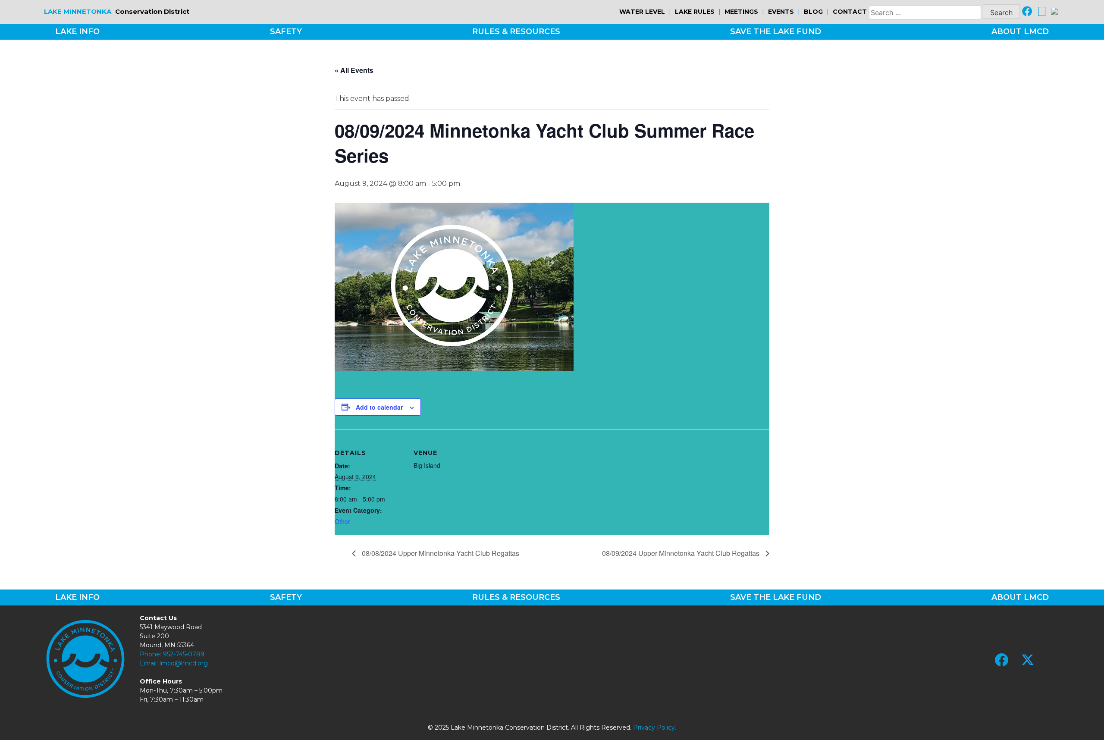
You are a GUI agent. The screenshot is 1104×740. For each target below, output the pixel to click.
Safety (286, 31)
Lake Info (77, 31)
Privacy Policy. (654, 727)
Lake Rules (695, 12)
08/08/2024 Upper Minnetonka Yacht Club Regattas (439, 553)
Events (781, 12)
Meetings (741, 12)
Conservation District (116, 11)
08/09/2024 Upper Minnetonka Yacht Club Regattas (681, 553)
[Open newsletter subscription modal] (1054, 11)
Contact (850, 12)
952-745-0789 (183, 654)
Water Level (642, 12)
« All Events (354, 70)
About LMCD (1020, 31)
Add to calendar (379, 407)
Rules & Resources (516, 31)
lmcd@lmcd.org (184, 663)
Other (342, 521)
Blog (813, 12)
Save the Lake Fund (775, 31)
